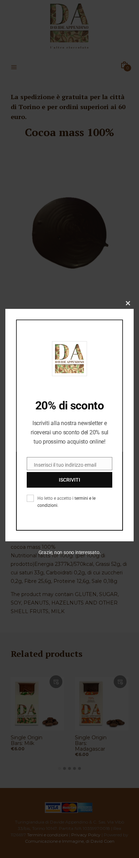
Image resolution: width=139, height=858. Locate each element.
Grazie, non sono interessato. (69, 552)
